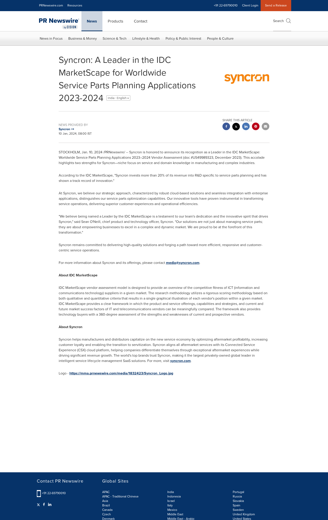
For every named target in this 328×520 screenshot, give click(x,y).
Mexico (172, 510)
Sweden (238, 510)
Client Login (250, 5)
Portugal (238, 492)
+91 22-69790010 (54, 493)
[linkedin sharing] (246, 127)
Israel (171, 501)
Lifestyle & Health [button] (146, 38)
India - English (117, 98)
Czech (106, 514)
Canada (107, 510)
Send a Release (276, 5)
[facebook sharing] (226, 127)
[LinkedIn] (50, 504)
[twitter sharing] (236, 127)
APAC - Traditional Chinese (120, 496)
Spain (236, 505)
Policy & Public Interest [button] (183, 38)
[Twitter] (39, 504)
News (92, 21)
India (170, 492)
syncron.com (180, 360)
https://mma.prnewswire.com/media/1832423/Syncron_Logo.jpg (121, 373)
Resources (74, 5)
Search (278, 20)
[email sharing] (265, 127)
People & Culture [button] (220, 38)
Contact (140, 21)
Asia (105, 501)
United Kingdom (244, 514)
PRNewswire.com (51, 5)
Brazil (106, 505)
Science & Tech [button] (115, 38)
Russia (237, 496)
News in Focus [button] (51, 38)
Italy (170, 505)
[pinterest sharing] (255, 127)
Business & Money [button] (82, 38)
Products (115, 21)
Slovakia (238, 501)
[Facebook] (44, 504)
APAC (106, 492)
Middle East (175, 514)
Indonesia (174, 496)
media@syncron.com (182, 262)
